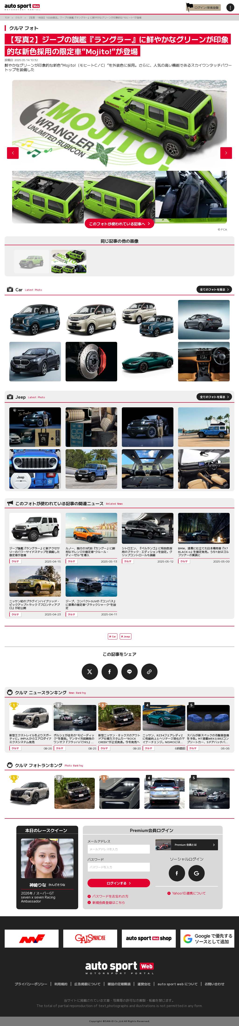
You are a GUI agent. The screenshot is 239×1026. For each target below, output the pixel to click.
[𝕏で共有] (90, 672)
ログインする (117, 883)
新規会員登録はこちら (108, 903)
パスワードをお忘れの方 (110, 896)
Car (114, 636)
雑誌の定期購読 (119, 984)
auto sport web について (178, 984)
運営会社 (144, 984)
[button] (226, 153)
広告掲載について (87, 984)
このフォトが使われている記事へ (117, 223)
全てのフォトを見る (212, 289)
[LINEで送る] (129, 672)
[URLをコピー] (149, 672)
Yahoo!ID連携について (189, 893)
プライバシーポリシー (31, 984)
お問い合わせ (214, 984)
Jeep (127, 636)
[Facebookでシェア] (110, 672)
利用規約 (60, 984)
